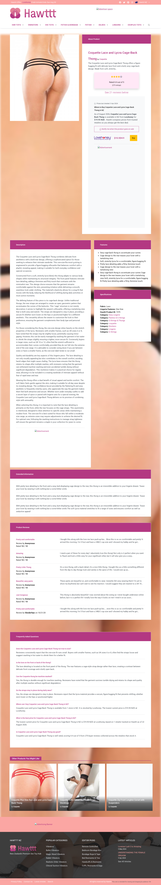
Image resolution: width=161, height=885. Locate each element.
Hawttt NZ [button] (142, 2)
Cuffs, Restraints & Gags (92, 866)
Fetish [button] (88, 25)
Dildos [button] (102, 25)
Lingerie (112, 329)
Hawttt (109, 882)
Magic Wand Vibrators (55, 854)
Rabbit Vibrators (53, 858)
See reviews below (116, 92)
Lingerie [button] (116, 25)
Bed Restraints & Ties (91, 858)
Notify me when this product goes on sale (117, 129)
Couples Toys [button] (135, 25)
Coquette (15, 807)
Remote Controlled (90, 846)
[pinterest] (128, 2)
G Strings (113, 332)
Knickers (112, 326)
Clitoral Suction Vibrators (56, 866)
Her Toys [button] (16, 25)
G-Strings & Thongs (117, 320)
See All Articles (124, 861)
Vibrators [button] (33, 25)
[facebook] (120, 2)
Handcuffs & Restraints (91, 862)
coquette (112, 323)
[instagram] (132, 2)
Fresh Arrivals (33, 2)
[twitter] (124, 2)
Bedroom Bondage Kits (91, 850)
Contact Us (28, 882)
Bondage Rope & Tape (91, 854)
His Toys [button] (49, 25)
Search (50, 882)
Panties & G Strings (117, 318)
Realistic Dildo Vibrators (56, 862)
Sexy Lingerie (114, 315)
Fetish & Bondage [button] (70, 25)
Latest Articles (40, 882)
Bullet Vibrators (52, 850)
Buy (133, 138)
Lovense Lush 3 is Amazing (129, 846)
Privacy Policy (16, 882)
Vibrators (50, 846)
